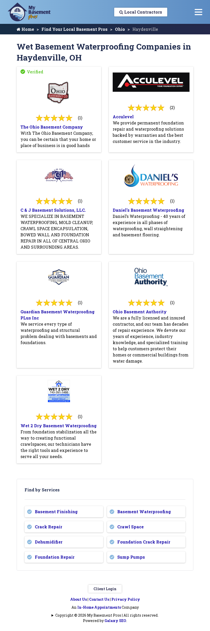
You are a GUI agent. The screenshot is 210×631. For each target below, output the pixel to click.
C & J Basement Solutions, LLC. (53, 210)
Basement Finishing (56, 511)
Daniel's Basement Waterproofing (148, 210)
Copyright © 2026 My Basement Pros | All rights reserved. (107, 615)
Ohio (120, 29)
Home (27, 29)
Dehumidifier (48, 542)
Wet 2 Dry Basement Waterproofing (58, 425)
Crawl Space (130, 526)
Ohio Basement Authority (140, 311)
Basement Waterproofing (144, 511)
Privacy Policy (125, 599)
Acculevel (123, 116)
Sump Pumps (131, 557)
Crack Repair (48, 526)
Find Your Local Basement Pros (74, 29)
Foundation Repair (55, 557)
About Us (78, 599)
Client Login (105, 588)
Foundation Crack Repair (143, 542)
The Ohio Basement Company (51, 127)
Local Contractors (142, 12)
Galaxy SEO (115, 620)
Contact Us (99, 599)
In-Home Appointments (99, 607)
